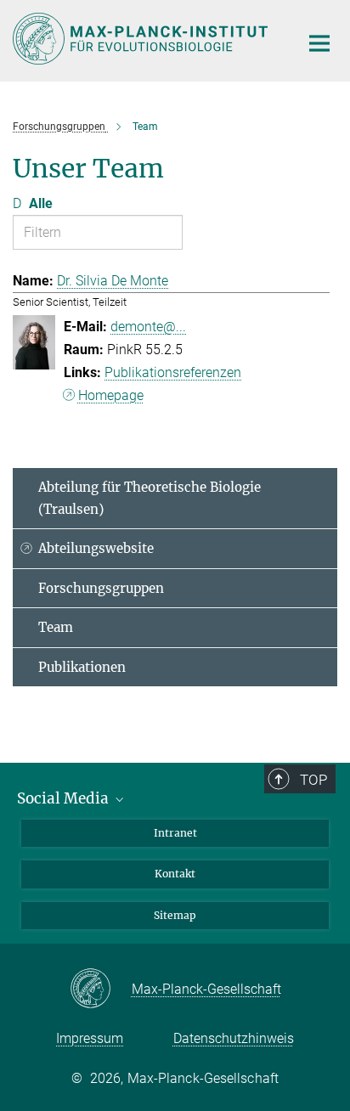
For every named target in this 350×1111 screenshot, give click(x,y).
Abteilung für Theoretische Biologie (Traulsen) (149, 498)
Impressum (89, 1038)
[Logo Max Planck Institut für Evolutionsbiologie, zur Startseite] (143, 39)
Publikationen (82, 667)
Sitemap (175, 915)
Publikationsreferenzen (172, 372)
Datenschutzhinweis (233, 1038)
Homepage (111, 395)
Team (55, 627)
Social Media (64, 798)
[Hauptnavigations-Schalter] (319, 43)
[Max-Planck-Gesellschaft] (101, 989)
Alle (41, 203)
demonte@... (148, 327)
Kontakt (175, 873)
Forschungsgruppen (101, 588)
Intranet (175, 832)
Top (313, 779)
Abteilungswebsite (96, 548)
